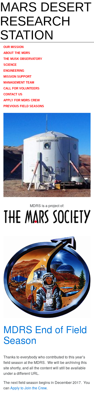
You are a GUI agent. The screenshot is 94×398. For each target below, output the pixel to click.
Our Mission (13, 47)
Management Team (18, 82)
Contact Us (12, 94)
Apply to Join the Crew (28, 387)
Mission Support (17, 76)
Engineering (13, 70)
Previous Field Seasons (23, 106)
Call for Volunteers (21, 88)
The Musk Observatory (22, 59)
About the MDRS (16, 53)
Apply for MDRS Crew (21, 100)
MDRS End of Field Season (45, 334)
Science (10, 64)
